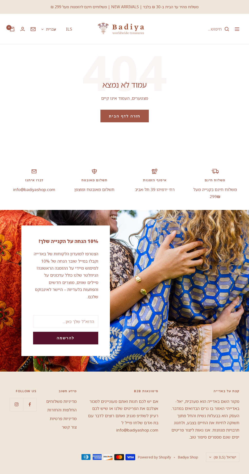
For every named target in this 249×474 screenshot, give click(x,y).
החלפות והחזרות (62, 410)
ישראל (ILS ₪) (225, 457)
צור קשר (69, 427)
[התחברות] (22, 29)
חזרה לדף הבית (124, 116)
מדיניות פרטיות (63, 418)
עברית (51, 29)
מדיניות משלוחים (61, 401)
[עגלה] (12, 29)
